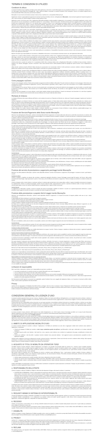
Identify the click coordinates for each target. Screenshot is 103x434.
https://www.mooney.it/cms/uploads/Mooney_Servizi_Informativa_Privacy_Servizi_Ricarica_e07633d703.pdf (46, 249)
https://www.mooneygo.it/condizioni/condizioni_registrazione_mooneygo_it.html (45, 242)
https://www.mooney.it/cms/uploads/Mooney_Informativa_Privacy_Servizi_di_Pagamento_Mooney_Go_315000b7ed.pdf (44, 247)
